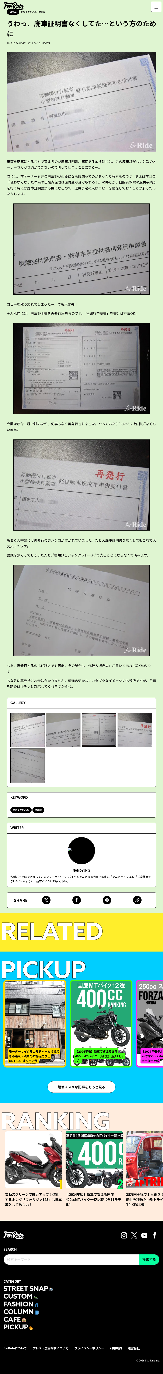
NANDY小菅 (81, 870)
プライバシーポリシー (89, 1348)
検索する (149, 1259)
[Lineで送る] (107, 900)
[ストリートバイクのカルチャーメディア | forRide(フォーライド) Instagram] (124, 1234)
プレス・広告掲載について (50, 1348)
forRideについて (15, 1348)
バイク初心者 (22, 810)
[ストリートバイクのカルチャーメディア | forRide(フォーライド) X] (134, 1234)
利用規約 (116, 1348)
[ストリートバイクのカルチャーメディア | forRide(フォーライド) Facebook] (155, 1234)
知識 (39, 810)
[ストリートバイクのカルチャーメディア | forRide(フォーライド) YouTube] (144, 1234)
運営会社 (134, 1348)
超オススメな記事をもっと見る (81, 1086)
